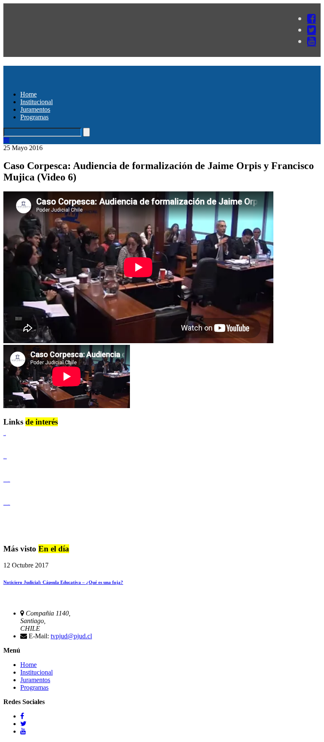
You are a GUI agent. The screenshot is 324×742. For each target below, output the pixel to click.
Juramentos (35, 109)
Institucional (36, 101)
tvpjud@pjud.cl (71, 636)
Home (28, 94)
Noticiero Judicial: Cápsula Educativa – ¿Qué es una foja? (63, 582)
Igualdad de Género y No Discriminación (6, 504)
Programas (34, 117)
